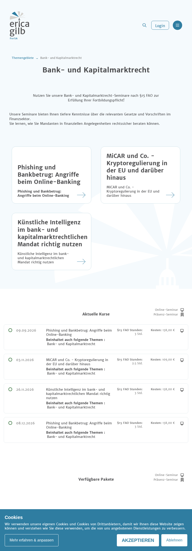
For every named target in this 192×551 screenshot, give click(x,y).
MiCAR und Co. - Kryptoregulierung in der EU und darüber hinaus (137, 166)
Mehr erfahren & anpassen (32, 540)
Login (160, 25)
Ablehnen (174, 540)
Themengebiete (23, 58)
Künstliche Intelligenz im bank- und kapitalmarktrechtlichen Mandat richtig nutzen (53, 233)
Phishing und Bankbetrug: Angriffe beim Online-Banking (49, 175)
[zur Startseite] (19, 25)
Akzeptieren (138, 540)
